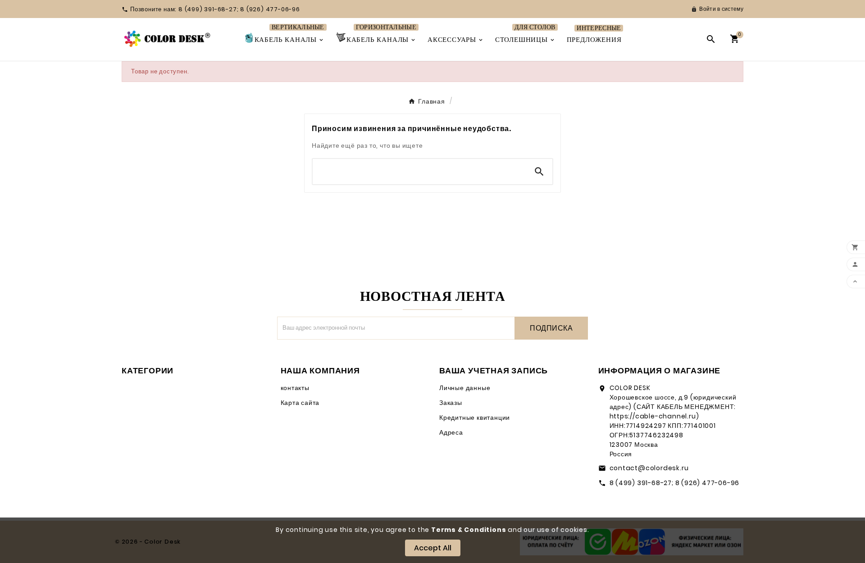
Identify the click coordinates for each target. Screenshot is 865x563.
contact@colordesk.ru (649, 467)
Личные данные (464, 387)
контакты (295, 387)
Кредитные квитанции (474, 417)
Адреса (451, 432)
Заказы (450, 402)
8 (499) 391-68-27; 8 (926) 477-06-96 (675, 482)
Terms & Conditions (468, 529)
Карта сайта (300, 402)
